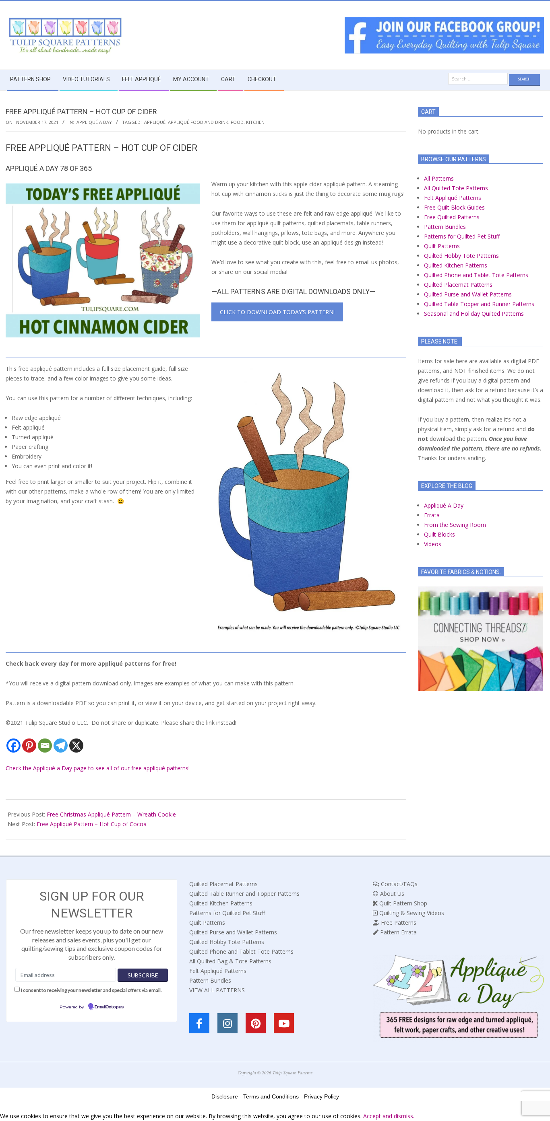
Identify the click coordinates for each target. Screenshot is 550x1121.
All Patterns (439, 178)
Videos (432, 544)
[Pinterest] (29, 745)
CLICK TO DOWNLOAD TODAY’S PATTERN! (277, 312)
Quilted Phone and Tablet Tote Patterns (476, 275)
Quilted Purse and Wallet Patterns (468, 294)
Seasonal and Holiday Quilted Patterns (474, 313)
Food (237, 122)
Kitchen (255, 122)
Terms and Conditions (271, 1096)
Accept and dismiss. (388, 1116)
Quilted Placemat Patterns (458, 284)
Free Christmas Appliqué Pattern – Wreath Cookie (111, 814)
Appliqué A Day (94, 122)
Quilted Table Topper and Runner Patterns (479, 304)
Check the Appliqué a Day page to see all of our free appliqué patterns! (98, 768)
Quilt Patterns (442, 246)
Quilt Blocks (439, 534)
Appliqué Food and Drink (198, 122)
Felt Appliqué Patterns (452, 198)
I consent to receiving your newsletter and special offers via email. (91, 990)
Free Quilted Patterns (452, 217)
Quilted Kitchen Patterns (455, 265)
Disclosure (224, 1096)
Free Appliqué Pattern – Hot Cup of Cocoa (92, 824)
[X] (76, 745)
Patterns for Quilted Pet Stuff (462, 236)
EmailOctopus (109, 1007)
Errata (432, 515)
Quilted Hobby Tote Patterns (461, 255)
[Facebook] (13, 745)
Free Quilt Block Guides (454, 207)
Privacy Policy (321, 1096)
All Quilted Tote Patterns (456, 188)
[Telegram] (61, 745)
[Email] (45, 745)
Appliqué (154, 122)
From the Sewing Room (455, 525)
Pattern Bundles (445, 226)
